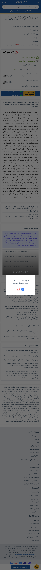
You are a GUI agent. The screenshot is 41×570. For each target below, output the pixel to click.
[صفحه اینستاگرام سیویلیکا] (18, 289)
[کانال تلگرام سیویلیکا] (22, 289)
